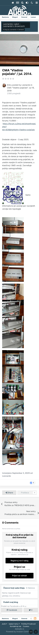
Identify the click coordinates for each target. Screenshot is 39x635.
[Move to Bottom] (31, 632)
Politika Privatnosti (28, 624)
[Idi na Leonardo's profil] (4, 85)
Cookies (26, 626)
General (21, 29)
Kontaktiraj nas (15, 626)
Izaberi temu (14, 624)
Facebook (12, 610)
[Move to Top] (36, 632)
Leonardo (13, 29)
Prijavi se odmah (19, 575)
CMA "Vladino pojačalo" (17, 88)
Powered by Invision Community (19, 631)
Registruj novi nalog (19, 560)
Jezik (4, 624)
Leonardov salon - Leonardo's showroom (14, 25)
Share (10, 492)
